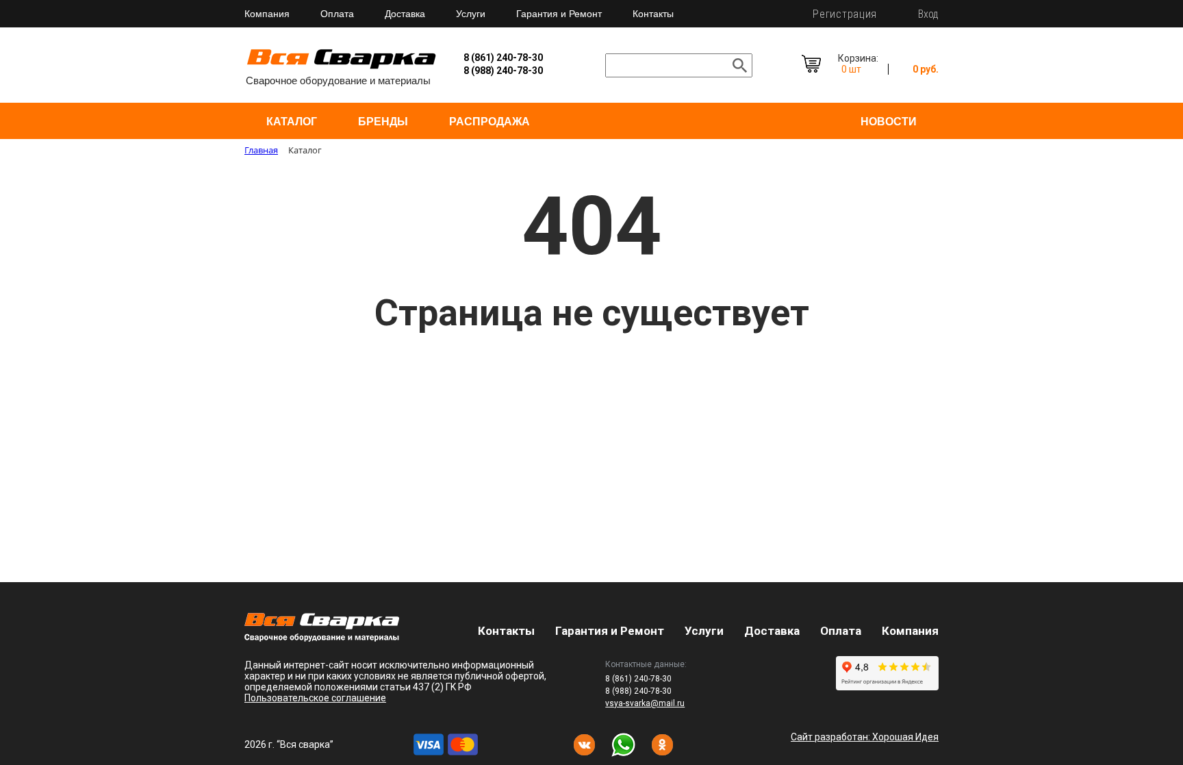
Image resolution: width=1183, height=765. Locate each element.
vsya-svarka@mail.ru (645, 703)
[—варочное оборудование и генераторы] (321, 637)
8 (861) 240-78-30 (503, 57)
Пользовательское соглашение (315, 697)
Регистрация (845, 14)
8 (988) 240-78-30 (503, 70)
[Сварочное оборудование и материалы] (341, 66)
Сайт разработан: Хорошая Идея (865, 736)
